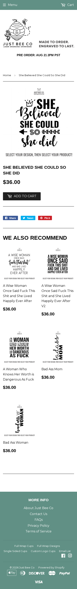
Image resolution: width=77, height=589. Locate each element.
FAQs (39, 520)
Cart (70, 5)
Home (7, 75)
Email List (65, 551)
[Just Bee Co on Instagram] (70, 556)
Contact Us (38, 514)
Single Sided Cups (15, 551)
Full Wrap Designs (48, 545)
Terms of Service (38, 531)
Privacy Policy (38, 525)
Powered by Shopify (51, 567)
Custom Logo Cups (43, 551)
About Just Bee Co (38, 508)
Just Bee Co (27, 567)
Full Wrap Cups (23, 545)
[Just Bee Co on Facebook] (63, 556)
